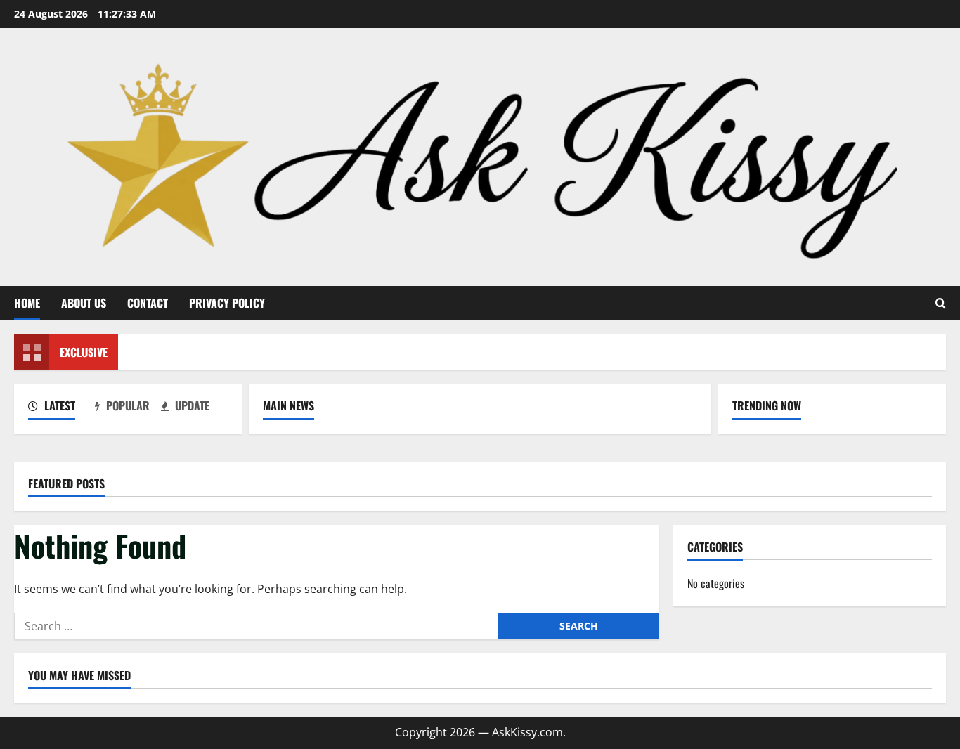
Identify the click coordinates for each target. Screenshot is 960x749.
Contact (147, 302)
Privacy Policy (227, 302)
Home (27, 302)
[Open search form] (940, 303)
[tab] (61, 408)
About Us (83, 302)
